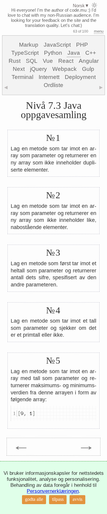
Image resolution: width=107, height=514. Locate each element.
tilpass (58, 499)
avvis (77, 499)
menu (98, 31)
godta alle (34, 499)
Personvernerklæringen (53, 491)
